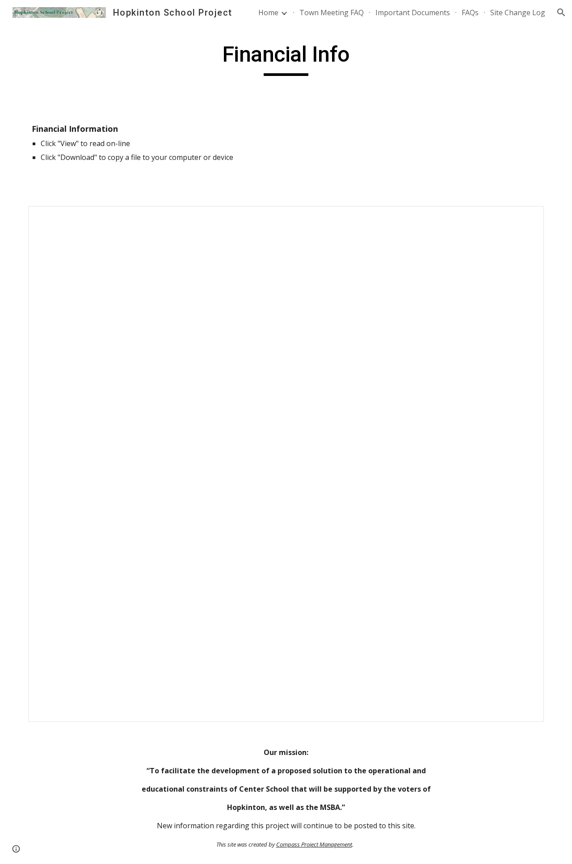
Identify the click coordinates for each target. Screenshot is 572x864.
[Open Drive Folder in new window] (526, 217)
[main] (286, 59)
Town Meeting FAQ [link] (331, 12)
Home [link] (268, 12)
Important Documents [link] (412, 12)
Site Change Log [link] (517, 12)
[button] (561, 12)
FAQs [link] (470, 12)
